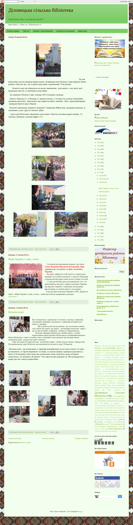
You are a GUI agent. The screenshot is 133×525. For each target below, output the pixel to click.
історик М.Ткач (99, 429)
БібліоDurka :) (102, 314)
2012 (99, 240)
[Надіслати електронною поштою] (51, 249)
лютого (102, 219)
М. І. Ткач (105, 398)
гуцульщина (111, 412)
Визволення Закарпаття (104, 387)
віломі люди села (114, 410)
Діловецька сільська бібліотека (40, 9)
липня (101, 202)
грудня (101, 175)
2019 (99, 166)
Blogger (80, 511)
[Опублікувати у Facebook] (56, 249)
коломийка (114, 415)
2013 (99, 236)
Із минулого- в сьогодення (105, 378)
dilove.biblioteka (102, 118)
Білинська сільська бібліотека (108, 293)
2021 (99, 159)
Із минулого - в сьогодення (110, 347)
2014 (99, 233)
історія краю (111, 431)
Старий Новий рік (109, 408)
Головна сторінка (13, 31)
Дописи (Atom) (25, 442)
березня (102, 215)
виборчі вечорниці (100, 410)
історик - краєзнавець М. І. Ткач (111, 426)
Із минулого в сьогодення (65, 31)
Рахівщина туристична (107, 401)
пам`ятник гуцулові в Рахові (106, 417)
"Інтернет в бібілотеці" (102, 346)
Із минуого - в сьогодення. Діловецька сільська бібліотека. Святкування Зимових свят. (110, 383)
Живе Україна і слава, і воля (23, 259)
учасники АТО (107, 424)
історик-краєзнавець (114, 428)
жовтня (102, 182)
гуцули (103, 412)
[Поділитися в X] (55, 249)
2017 (99, 172)
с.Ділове (97, 424)
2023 (99, 152)
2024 (99, 149)
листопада (103, 179)
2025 (99, 146)
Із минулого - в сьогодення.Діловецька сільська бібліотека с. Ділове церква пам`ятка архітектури (110, 369)
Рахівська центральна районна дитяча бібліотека (108, 281)
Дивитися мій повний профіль (105, 121)
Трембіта (120, 408)
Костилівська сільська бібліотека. (109, 290)
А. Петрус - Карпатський (112, 385)
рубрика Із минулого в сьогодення (110, 422)
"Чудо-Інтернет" (116, 346)
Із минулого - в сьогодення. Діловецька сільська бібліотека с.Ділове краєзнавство (110, 357)
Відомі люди (82, 31)
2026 (99, 142)
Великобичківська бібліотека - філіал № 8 (108, 307)
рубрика (122, 419)
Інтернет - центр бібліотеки (43, 31)
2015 (99, 230)
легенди (122, 415)
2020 (99, 162)
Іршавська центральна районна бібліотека (109, 297)
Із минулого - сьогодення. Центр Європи (109, 373)
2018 (99, 169)
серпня (101, 199)
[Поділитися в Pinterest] (58, 249)
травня (101, 209)
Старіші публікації (81, 438)
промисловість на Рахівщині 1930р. (105, 419)
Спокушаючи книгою (105, 311)
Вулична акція (16, 312)
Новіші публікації (15, 438)
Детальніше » (13, 296)
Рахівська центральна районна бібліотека (108, 286)
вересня (102, 195)
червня (101, 205)
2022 (99, 156)
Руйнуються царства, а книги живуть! (108, 302)
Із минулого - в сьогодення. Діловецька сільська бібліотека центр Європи (110, 362)
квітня (101, 212)
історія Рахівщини (100, 431)
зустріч (107, 415)
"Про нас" (26, 31)
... (111, 185)
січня (101, 222)
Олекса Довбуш (115, 398)
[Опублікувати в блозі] (53, 249)
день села (120, 412)
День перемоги (114, 390)
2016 (99, 226)
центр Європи (118, 424)
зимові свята (98, 415)
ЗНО (114, 396)
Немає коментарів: (41, 249)
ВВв (123, 385)
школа (96, 426)
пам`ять (120, 417)
